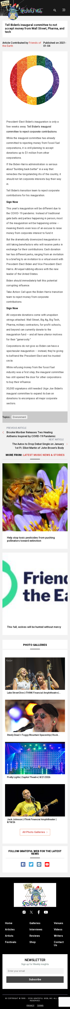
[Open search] (55, 10)
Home (8, 923)
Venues (58, 923)
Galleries (34, 923)
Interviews (35, 929)
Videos (58, 929)
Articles (10, 929)
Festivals (10, 942)
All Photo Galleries (33, 832)
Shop (32, 942)
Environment (19, 417)
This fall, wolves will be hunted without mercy (34, 627)
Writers (58, 935)
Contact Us (59, 944)
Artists (9, 935)
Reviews (34, 935)
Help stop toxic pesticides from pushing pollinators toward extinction (31, 539)
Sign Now (12, 202)
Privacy (30, 1005)
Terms (40, 1005)
